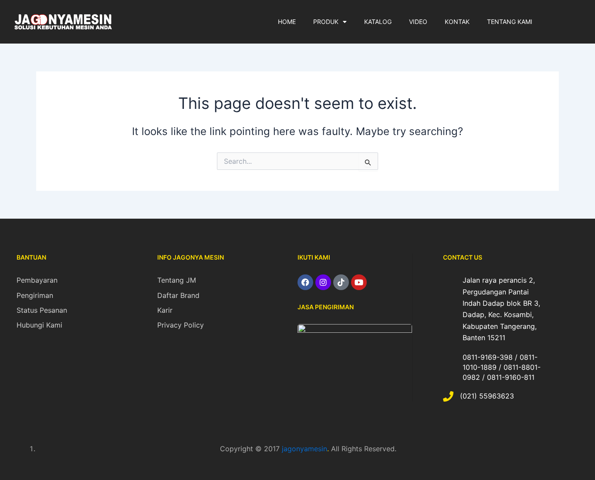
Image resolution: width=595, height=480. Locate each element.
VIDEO (418, 21)
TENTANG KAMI (509, 21)
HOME (287, 21)
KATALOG (378, 21)
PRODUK (325, 21)
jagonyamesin (304, 448)
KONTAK (457, 21)
